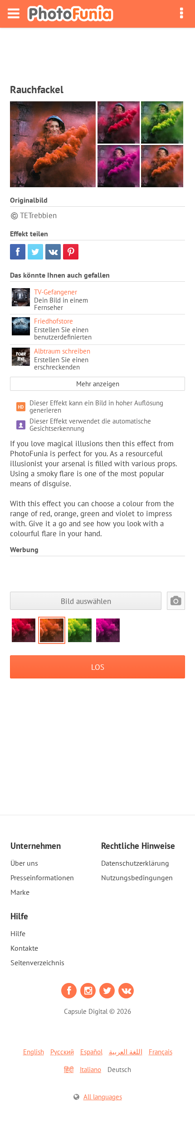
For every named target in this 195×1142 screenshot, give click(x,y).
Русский (62, 1051)
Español (91, 1051)
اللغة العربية (125, 1051)
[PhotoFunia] (70, 14)
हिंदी (68, 1069)
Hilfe (17, 933)
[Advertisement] (97, 52)
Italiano (90, 1069)
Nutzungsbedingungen (137, 877)
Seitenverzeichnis (37, 962)
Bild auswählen (86, 601)
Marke (19, 892)
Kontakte (24, 947)
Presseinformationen (42, 877)
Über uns (24, 863)
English (33, 1051)
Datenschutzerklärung (135, 863)
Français (160, 1051)
